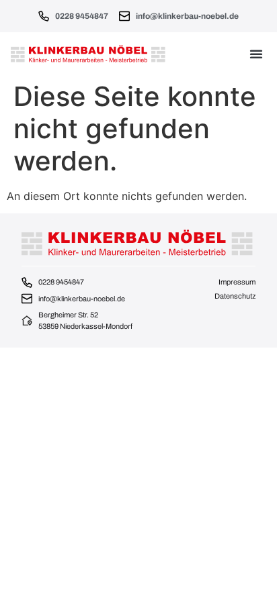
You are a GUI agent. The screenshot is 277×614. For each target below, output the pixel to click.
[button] (256, 54)
